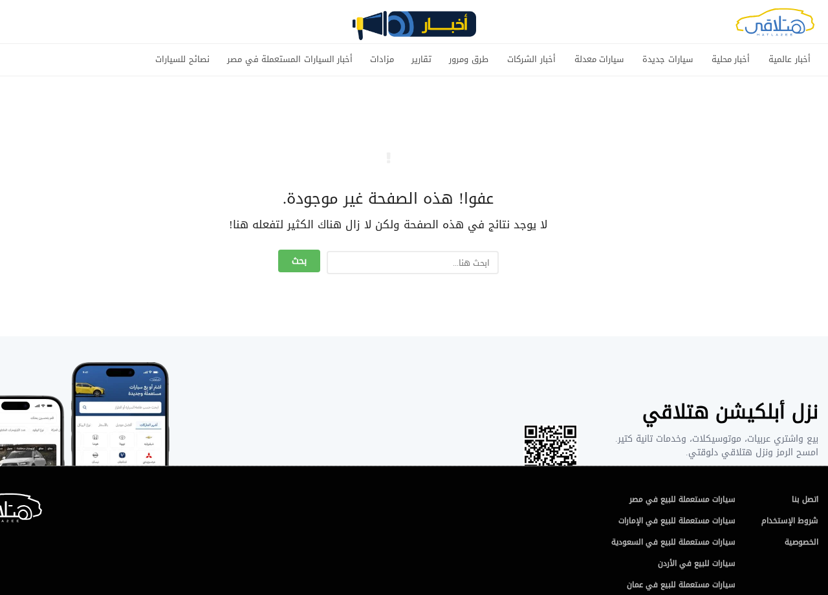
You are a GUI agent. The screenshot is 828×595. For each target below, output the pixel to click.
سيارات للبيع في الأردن (696, 563)
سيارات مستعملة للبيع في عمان (681, 585)
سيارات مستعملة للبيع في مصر (682, 499)
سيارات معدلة (599, 59)
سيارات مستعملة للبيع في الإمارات (676, 521)
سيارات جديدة (667, 59)
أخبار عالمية (789, 59)
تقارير (421, 59)
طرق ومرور (468, 59)
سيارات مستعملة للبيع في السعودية (673, 542)
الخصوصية (801, 542)
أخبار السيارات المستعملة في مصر (290, 59)
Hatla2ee (775, 26)
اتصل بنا (805, 499)
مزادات (382, 59)
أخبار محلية (731, 59)
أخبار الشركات (531, 59)
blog (414, 30)
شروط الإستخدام (789, 521)
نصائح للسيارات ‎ (181, 59)
